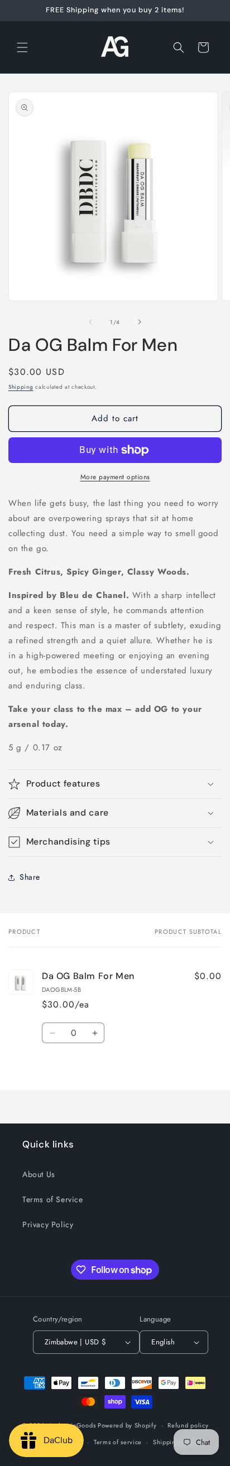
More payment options (115, 477)
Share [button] (30, 877)
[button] (22, 47)
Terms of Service (52, 1199)
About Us (38, 1174)
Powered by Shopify (127, 1425)
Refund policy (187, 1425)
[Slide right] (139, 322)
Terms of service (118, 1442)
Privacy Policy (47, 1224)
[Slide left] (90, 322)
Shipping (20, 387)
